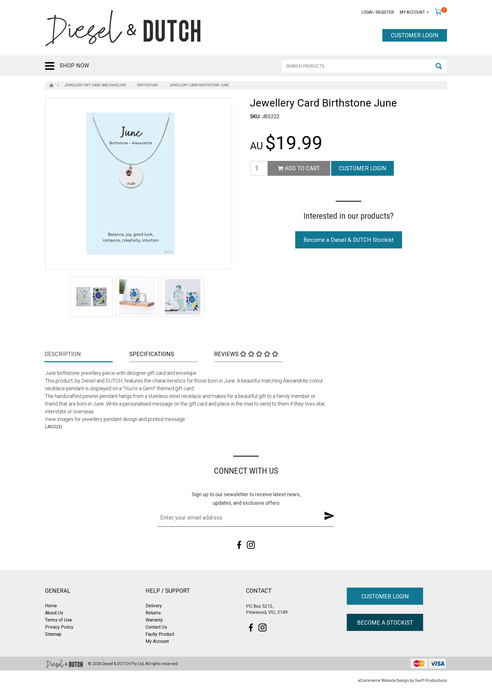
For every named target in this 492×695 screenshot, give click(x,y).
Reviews (227, 354)
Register (385, 12)
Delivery (153, 605)
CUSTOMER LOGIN (414, 35)
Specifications (151, 354)
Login (367, 12)
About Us (54, 613)
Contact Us (156, 627)
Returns (153, 613)
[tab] (87, 354)
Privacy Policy (59, 627)
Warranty (154, 620)
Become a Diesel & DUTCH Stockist (349, 239)
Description (62, 354)
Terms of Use (58, 620)
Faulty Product (159, 634)
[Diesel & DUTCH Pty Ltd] (122, 27)
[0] (438, 11)
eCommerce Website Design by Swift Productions (402, 680)
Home (51, 605)
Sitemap (53, 634)
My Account (412, 12)
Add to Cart (301, 168)
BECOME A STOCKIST (385, 622)
